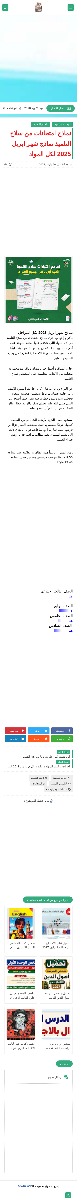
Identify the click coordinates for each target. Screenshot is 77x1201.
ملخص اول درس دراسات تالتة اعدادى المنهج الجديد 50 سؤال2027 (58, 1046)
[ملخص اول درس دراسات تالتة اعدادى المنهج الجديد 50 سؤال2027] (56, 1024)
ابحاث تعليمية (62, 124)
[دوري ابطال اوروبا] (48, 1195)
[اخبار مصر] (61, 1195)
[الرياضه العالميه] (22, 1195)
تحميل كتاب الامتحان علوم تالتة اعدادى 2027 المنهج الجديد (56, 945)
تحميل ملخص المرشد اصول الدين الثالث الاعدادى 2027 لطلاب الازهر (57, 995)
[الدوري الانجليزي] (28, 1195)
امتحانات (37, 783)
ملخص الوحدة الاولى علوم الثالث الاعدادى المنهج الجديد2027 (22, 995)
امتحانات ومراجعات (57, 789)
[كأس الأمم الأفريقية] (55, 1195)
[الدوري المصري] (15, 1195)
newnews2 (24, 1186)
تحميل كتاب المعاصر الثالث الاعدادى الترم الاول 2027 (22, 945)
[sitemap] (68, 1195)
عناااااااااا (66, 610)
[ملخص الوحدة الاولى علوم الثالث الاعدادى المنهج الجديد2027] (21, 974)
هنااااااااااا (65, 620)
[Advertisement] (38, 60)
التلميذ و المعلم (59, 783)
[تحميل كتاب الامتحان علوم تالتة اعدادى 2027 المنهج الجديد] (56, 923)
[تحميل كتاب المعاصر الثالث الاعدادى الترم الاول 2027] (21, 923)
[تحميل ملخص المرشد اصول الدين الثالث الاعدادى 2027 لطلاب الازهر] (56, 974)
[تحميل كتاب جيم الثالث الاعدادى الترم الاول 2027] (21, 1024)
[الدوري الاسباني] (9, 1195)
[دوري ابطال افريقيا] (42, 1195)
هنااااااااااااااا (63, 630)
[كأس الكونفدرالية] (35, 1195)
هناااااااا (67, 595)
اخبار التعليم (40, 124)
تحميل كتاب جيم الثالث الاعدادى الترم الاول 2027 (21, 1046)
